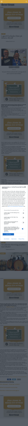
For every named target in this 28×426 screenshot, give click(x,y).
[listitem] (14, 210)
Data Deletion (6, 238)
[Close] (25, 187)
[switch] (23, 213)
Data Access (14, 238)
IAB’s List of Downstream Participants (15, 206)
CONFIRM (8, 234)
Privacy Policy (21, 238)
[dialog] (14, 213)
